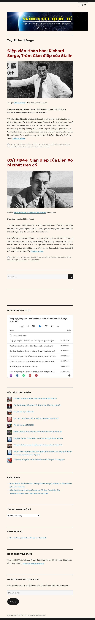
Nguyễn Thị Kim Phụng (57, 257)
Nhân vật (45, 144)
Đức (64, 144)
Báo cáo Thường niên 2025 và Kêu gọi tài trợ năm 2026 (28, 538)
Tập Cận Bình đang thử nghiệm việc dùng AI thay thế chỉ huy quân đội (37, 405)
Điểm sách (31, 144)
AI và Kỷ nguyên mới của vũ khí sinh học (23, 366)
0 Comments (45, 147)
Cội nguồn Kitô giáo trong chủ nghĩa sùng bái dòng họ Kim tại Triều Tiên (34, 356)
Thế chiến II (33, 147)
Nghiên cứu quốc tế (14, 616)
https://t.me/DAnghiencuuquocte (33, 563)
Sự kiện (33, 257)
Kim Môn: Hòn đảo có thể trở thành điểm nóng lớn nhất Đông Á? (31, 346)
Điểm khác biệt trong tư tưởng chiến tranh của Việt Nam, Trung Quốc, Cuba (35, 490)
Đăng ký (13, 601)
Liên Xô (14, 147)
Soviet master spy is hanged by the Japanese (30, 212)
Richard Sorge (23, 147)
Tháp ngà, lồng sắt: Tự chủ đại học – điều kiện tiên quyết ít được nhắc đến (34, 341)
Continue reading (19, 138)
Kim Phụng (15, 257)
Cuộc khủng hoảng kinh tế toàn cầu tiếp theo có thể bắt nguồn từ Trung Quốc (35, 372)
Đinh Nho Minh (56, 144)
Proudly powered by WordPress (35, 616)
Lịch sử (38, 144)
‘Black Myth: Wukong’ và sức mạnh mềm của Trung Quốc (29, 493)
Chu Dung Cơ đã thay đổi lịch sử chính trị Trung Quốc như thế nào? (32, 351)
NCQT (13, 144)
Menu (83, 5)
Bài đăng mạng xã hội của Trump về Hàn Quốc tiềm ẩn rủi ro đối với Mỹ (38, 432)
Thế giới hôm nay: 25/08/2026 (24, 425)
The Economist (19, 103)
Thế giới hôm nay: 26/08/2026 (24, 412)
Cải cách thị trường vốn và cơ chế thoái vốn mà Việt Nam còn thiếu (32, 361)
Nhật (69, 257)
